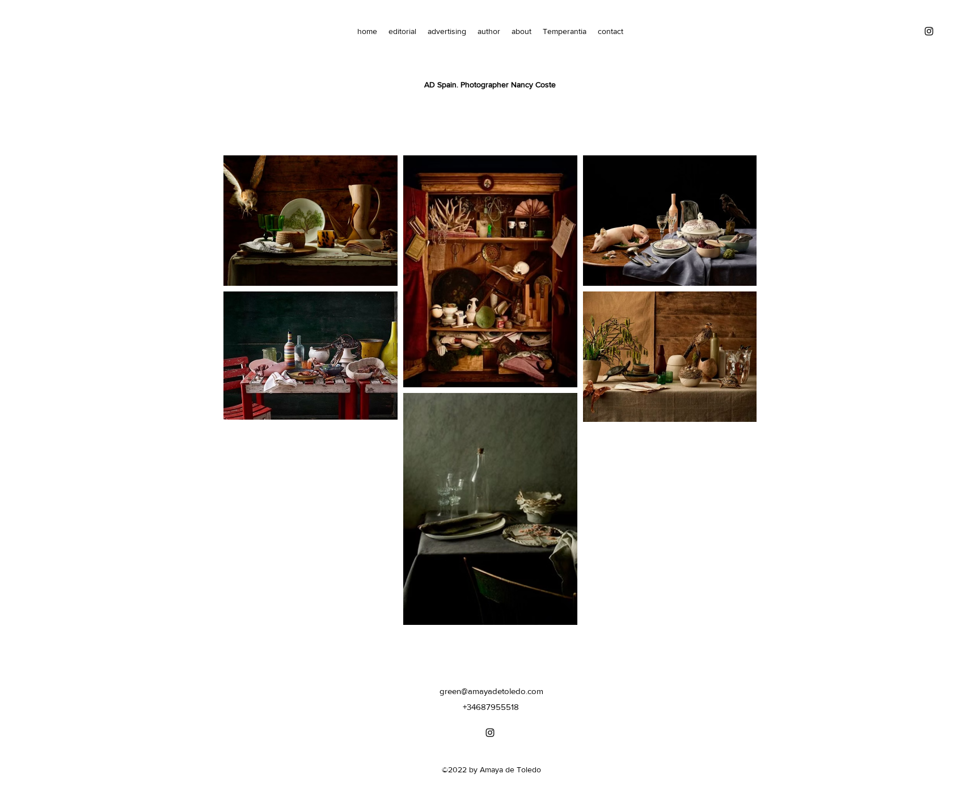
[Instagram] (929, 31)
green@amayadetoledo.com (491, 691)
